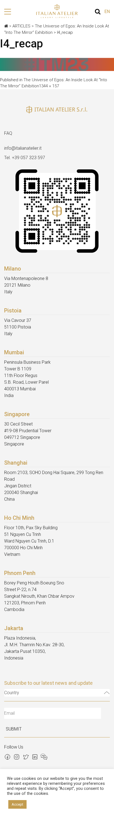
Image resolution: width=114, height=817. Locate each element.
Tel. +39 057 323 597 (24, 157)
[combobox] (57, 693)
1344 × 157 (49, 85)
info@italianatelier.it (23, 148)
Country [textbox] (11, 692)
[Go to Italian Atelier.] (6, 26)
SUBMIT (14, 729)
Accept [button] (17, 804)
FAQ (8, 133)
